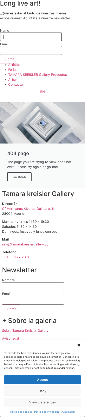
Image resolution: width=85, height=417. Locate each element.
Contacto (15, 84)
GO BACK (19, 177)
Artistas (14, 65)
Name (4, 30)
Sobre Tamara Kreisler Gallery (25, 330)
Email (6, 293)
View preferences (42, 402)
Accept (42, 380)
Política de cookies (21, 411)
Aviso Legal (68, 411)
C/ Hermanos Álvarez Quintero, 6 (28, 209)
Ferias (12, 70)
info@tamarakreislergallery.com (26, 244)
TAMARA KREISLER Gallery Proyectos (37, 74)
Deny (42, 391)
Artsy (12, 79)
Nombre (8, 280)
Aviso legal (10, 338)
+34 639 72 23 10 (16, 257)
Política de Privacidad (46, 411)
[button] (79, 345)
